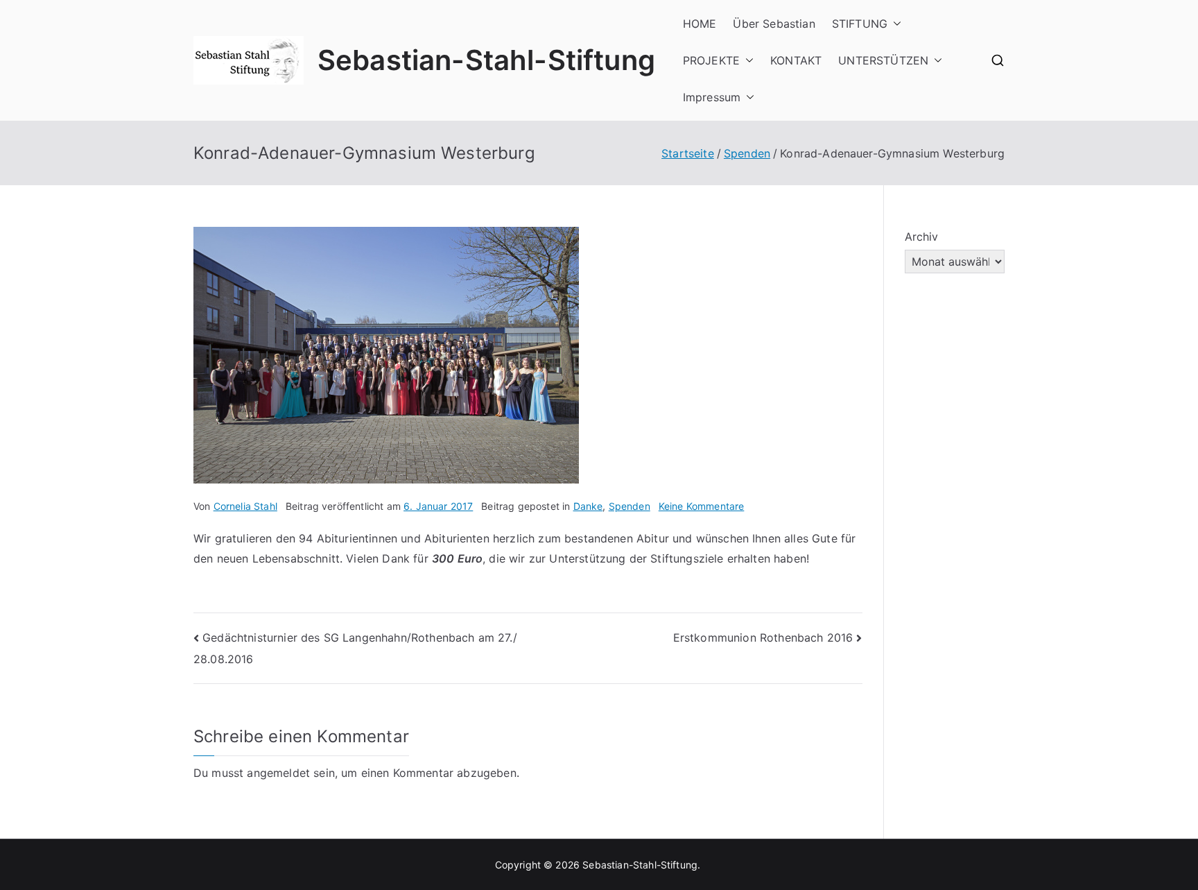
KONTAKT (796, 60)
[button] (894, 24)
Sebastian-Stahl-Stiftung (486, 60)
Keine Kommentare (702, 506)
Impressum (711, 97)
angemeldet (278, 773)
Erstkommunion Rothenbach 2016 (763, 637)
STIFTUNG (859, 24)
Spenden (629, 506)
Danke (588, 506)
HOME (700, 24)
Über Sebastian (774, 24)
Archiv (922, 236)
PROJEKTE (711, 60)
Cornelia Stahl (245, 506)
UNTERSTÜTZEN (883, 60)
